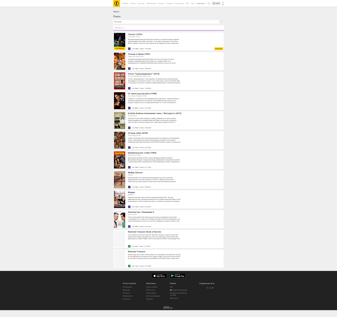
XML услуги (174, 298)
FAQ (171, 287)
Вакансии (126, 290)
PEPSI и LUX (150, 290)
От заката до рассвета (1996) (142, 93)
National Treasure (136, 251)
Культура (141, 3)
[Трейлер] (125, 41)
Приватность (128, 296)
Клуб (192, 3)
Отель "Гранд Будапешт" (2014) (143, 73)
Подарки (170, 3)
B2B (187, 3)
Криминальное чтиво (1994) (142, 152)
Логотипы (126, 299)
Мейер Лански (135, 172)
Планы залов (151, 293)
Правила (149, 299)
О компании (127, 287)
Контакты (126, 293)
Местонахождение (153, 296)
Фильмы (125, 3)
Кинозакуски (179, 3)
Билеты (133, 3)
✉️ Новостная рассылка (178, 290)
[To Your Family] (125, 100)
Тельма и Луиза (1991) (139, 54)
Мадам (131, 192)
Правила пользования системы (178, 294)
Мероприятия (151, 3)
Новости (161, 3)
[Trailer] (125, 81)
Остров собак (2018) (138, 133)
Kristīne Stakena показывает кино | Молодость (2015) (154, 113)
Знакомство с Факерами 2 (141, 212)
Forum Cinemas (151, 287)
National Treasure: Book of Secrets (144, 231)
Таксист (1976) (135, 34)
